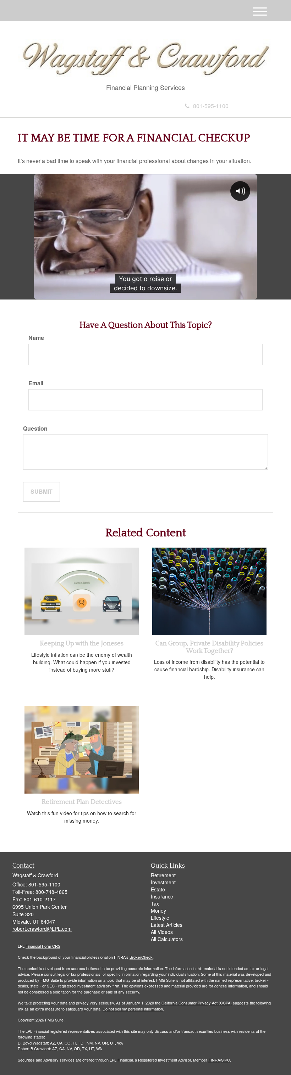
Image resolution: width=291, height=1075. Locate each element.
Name (36, 338)
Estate (158, 889)
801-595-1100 (211, 106)
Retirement (163, 875)
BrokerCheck (141, 957)
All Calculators (167, 938)
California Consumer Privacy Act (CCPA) (196, 1003)
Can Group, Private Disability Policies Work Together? (209, 647)
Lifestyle (160, 917)
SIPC (225, 1060)
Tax (155, 903)
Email (35, 383)
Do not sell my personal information (133, 1009)
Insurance (162, 896)
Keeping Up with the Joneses (81, 643)
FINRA (214, 1060)
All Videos (162, 931)
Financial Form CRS (43, 946)
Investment (163, 882)
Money (158, 910)
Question (35, 428)
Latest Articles (166, 924)
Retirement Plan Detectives (82, 802)
